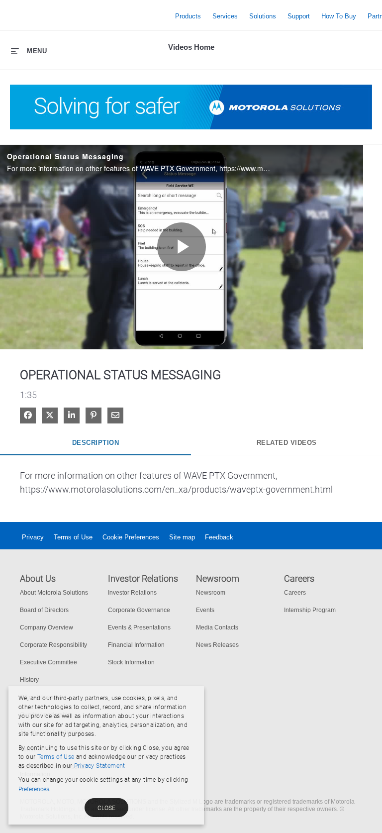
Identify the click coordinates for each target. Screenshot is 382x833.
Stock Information (131, 662)
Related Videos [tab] (287, 442)
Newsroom (210, 592)
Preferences (33, 789)
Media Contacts (217, 627)
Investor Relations (132, 592)
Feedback (219, 537)
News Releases (217, 644)
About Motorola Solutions (54, 592)
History (29, 679)
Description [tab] (95, 442)
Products (188, 16)
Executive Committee (48, 662)
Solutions (262, 16)
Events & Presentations (139, 627)
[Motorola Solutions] (90, 16)
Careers (295, 592)
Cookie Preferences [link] (130, 537)
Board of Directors (44, 610)
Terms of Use (73, 537)
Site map (182, 537)
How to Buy (338, 16)
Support (298, 16)
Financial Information (136, 644)
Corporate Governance (139, 610)
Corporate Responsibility (53, 644)
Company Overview (46, 627)
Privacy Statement (99, 765)
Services (225, 16)
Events (205, 610)
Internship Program (310, 610)
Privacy (33, 537)
